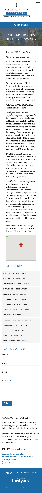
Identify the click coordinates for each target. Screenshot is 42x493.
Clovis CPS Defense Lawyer (15, 273)
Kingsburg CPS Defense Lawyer (16, 310)
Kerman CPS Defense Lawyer (15, 304)
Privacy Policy (22, 488)
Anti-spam (32, 488)
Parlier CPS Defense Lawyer (15, 325)
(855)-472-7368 (22, 25)
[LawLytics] (21, 480)
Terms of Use (11, 488)
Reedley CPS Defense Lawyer (16, 330)
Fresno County (13, 266)
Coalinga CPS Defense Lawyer (16, 278)
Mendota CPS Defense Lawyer (16, 315)
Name (5, 355)
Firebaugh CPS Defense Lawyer (16, 284)
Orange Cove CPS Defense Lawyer (18, 320)
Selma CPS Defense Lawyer (15, 341)
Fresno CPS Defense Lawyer (15, 294)
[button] (21, 245)
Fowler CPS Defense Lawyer (15, 289)
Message (6, 381)
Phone (5, 363)
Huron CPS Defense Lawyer (15, 299)
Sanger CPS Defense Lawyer (15, 336)
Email (5, 372)
